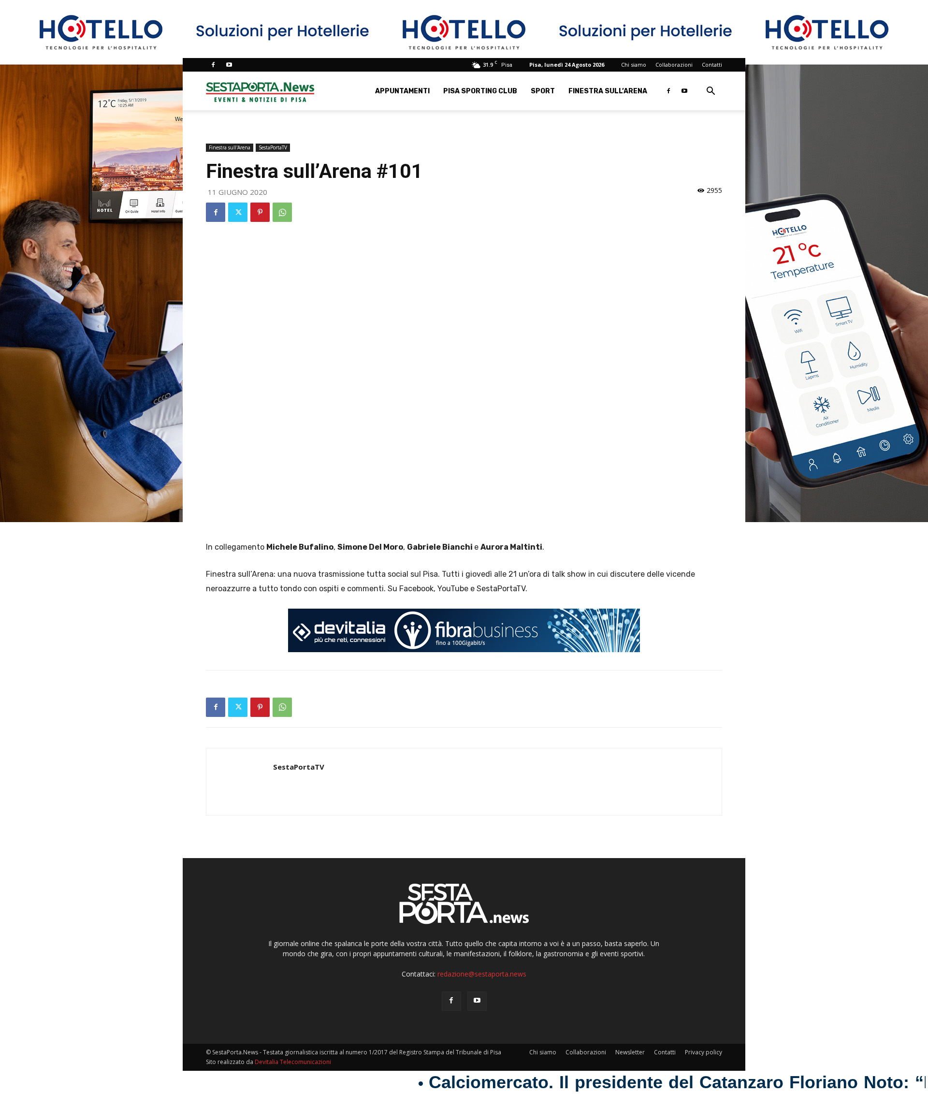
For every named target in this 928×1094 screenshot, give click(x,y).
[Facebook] (213, 65)
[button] (710, 92)
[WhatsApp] (282, 212)
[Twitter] (237, 212)
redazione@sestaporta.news (481, 973)
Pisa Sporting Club (480, 91)
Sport (543, 91)
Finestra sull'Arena (229, 147)
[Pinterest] (260, 212)
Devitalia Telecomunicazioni (293, 1062)
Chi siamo (633, 64)
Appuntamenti (402, 91)
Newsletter (630, 1052)
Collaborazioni (674, 64)
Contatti (712, 64)
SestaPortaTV (273, 147)
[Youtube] (229, 65)
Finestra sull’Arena (607, 91)
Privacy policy (703, 1052)
